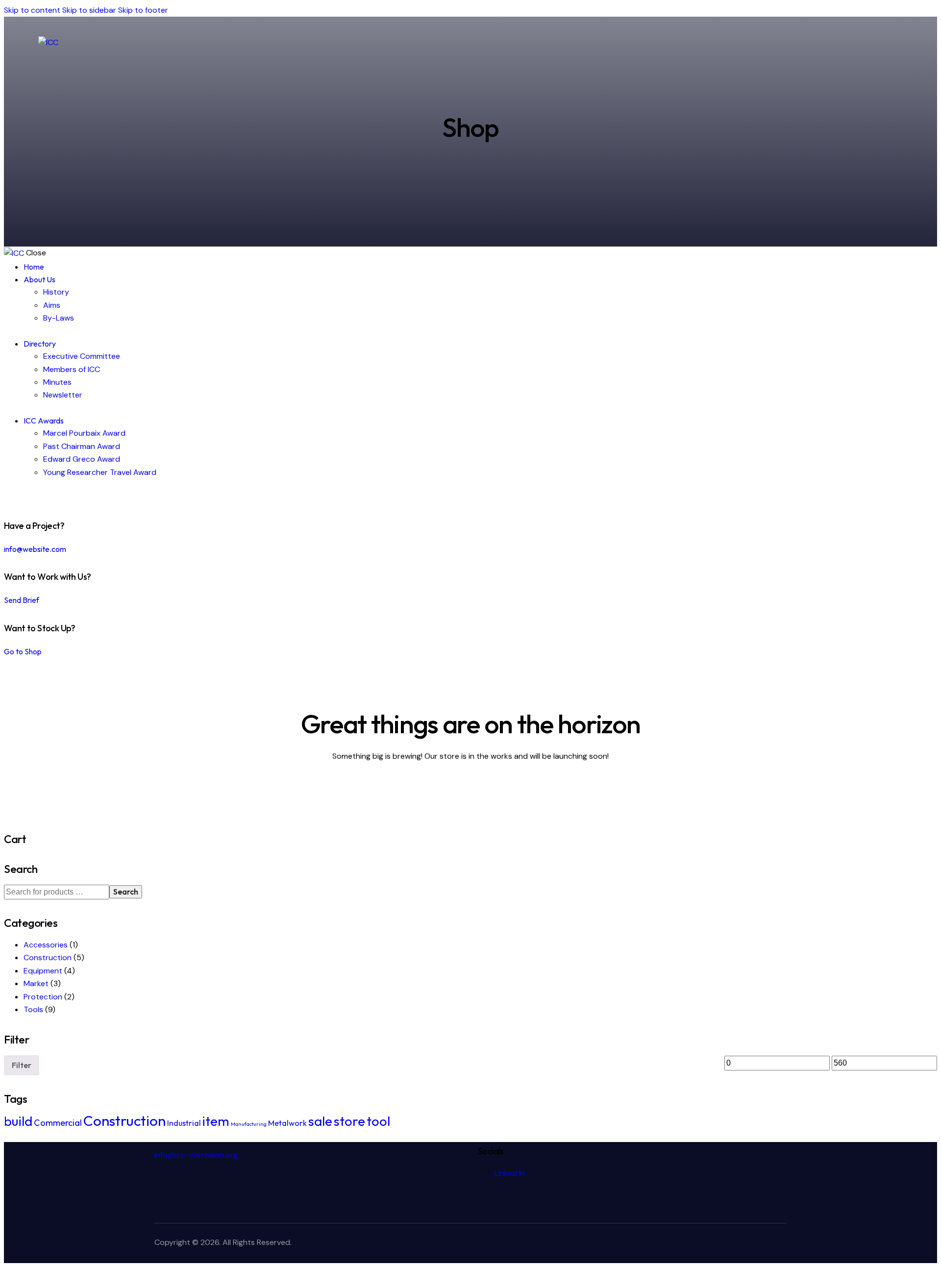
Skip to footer (143, 10)
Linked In (510, 1173)
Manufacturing (249, 1123)
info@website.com (35, 549)
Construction (48, 957)
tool (378, 1121)
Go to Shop (23, 651)
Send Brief (21, 600)
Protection (43, 997)
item (215, 1121)
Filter (21, 1065)
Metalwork (287, 1123)
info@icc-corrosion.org (196, 1155)
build (18, 1121)
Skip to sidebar (89, 10)
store (349, 1121)
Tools (33, 1009)
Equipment (43, 971)
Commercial (58, 1122)
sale (320, 1121)
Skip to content (32, 10)
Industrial (184, 1123)
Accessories (46, 945)
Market (36, 983)
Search (125, 891)
